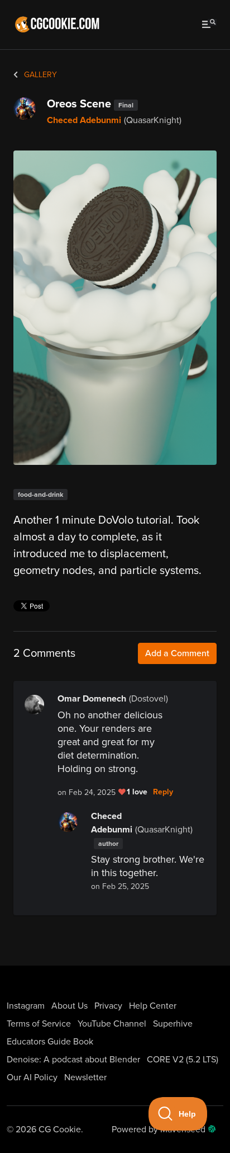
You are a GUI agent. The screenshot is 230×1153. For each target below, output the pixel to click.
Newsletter (85, 1077)
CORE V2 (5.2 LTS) (182, 1059)
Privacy (108, 1005)
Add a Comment (177, 653)
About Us (69, 1005)
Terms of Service (39, 1023)
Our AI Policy (32, 1077)
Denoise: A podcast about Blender (73, 1059)
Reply (163, 792)
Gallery (39, 74)
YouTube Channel (112, 1023)
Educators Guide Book (50, 1041)
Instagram (26, 1005)
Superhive (173, 1023)
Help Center (152, 1005)
